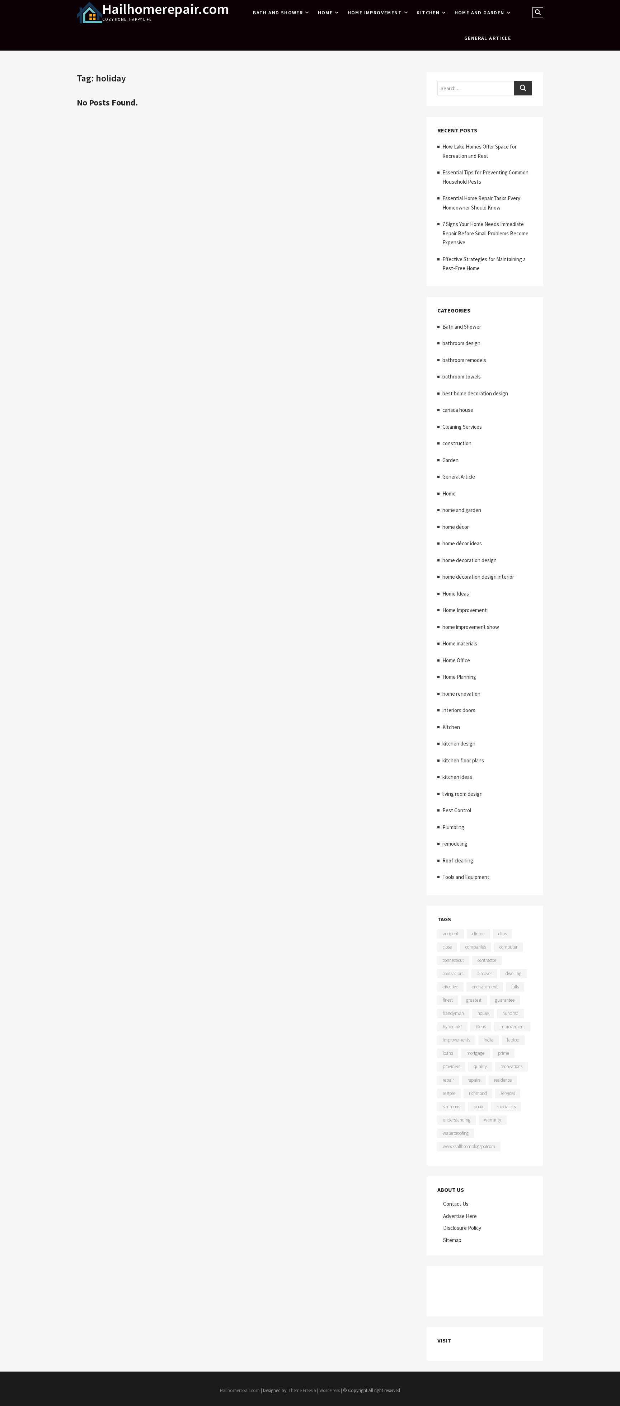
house (483, 1013)
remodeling (455, 843)
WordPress (329, 1390)
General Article (487, 38)
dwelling (513, 973)
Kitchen (428, 12)
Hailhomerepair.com (165, 9)
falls (515, 987)
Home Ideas (455, 593)
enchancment (485, 987)
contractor (487, 960)
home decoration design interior (478, 576)
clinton (478, 934)
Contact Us (456, 1203)
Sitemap (452, 1240)
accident (451, 934)
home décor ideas (462, 543)
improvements (456, 1040)
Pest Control (456, 810)
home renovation (461, 693)
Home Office (456, 660)
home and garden (479, 12)
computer (508, 947)
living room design (462, 793)
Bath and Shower (278, 12)
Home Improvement (375, 12)
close (447, 947)
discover (484, 973)
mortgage (475, 1053)
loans (448, 1053)
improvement (512, 1027)
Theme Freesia (302, 1390)
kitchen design (458, 743)
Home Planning (459, 676)
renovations (511, 1066)
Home (325, 12)
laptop (513, 1040)
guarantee (505, 1000)
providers (451, 1066)
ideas (481, 1027)
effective (450, 987)
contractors (453, 973)
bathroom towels (461, 376)
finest (448, 1000)
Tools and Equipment (465, 877)
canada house (457, 409)
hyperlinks (452, 1027)
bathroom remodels (464, 360)
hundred (510, 1013)
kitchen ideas (457, 776)
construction (456, 443)
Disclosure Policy (462, 1227)
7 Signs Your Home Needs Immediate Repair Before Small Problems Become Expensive (485, 233)
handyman (453, 1013)
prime (503, 1053)
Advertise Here (460, 1216)
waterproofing (456, 1133)
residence (503, 1080)
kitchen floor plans (463, 760)
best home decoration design (475, 393)
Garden (450, 460)
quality (480, 1066)
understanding (456, 1120)
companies (475, 947)
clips (502, 934)
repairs (474, 1080)
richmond (478, 1093)
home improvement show (470, 627)
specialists (506, 1107)
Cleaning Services (462, 426)
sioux (478, 1107)
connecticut (453, 960)
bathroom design (461, 343)
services (508, 1093)
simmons (451, 1107)
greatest (474, 1000)
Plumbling (453, 827)
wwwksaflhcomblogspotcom (469, 1146)
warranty (492, 1120)
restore (449, 1093)
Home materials (459, 643)
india (488, 1040)
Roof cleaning (457, 860)
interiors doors (458, 710)
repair (448, 1080)
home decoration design (469, 560)
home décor (455, 526)
